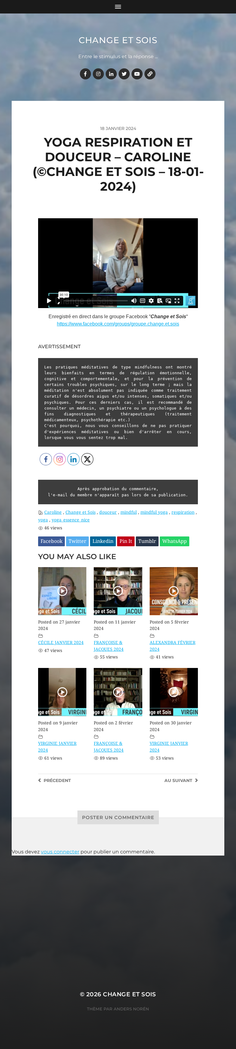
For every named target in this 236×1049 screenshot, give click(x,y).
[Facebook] (85, 73)
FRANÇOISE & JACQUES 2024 (109, 646)
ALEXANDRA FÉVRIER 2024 (172, 646)
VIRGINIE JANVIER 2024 (57, 747)
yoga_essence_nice (71, 519)
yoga (43, 519)
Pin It (126, 541)
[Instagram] (98, 73)
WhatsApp (174, 541)
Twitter (77, 541)
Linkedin (102, 541)
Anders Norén (131, 1008)
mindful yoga (154, 512)
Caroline (53, 512)
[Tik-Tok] (149, 73)
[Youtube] (137, 73)
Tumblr (147, 541)
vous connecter (60, 852)
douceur (108, 512)
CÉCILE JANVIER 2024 (61, 642)
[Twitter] (124, 73)
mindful (128, 512)
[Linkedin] (111, 73)
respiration (183, 512)
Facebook (51, 541)
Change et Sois (118, 40)
